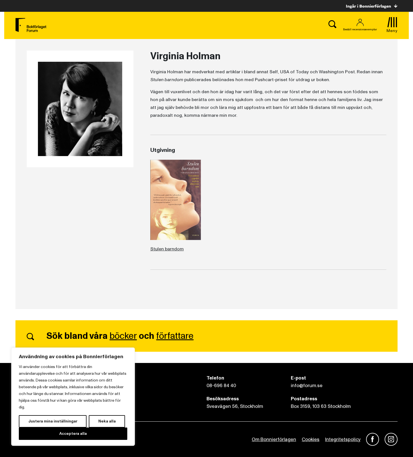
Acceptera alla (73, 433)
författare (175, 336)
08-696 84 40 (221, 385)
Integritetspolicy (342, 439)
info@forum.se (307, 385)
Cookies (310, 439)
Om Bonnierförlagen (274, 439)
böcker (123, 336)
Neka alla (107, 421)
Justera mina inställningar (52, 421)
